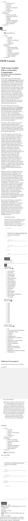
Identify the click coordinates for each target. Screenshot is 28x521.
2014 (8, 318)
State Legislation (10, 23)
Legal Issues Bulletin (11, 22)
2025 (8, 305)
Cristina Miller (10, 275)
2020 (8, 310)
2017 (8, 315)
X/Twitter (6, 457)
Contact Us (6, 25)
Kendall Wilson (11, 285)
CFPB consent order (13, 80)
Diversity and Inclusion (12, 7)
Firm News (10, 339)
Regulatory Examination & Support (16, 350)
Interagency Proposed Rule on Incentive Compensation (12, 108)
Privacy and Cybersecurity (13, 347)
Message (6, 482)
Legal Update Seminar (11, 16)
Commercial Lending (12, 331)
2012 (8, 321)
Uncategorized (11, 352)
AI (8, 329)
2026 (8, 303)
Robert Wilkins (11, 291)
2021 (8, 309)
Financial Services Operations (14, 337)
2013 (8, 319)
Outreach (8, 6)
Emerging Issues (11, 336)
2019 (8, 312)
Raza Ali (9, 289)
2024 (8, 306)
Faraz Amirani (10, 276)
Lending (9, 344)
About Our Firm (10, 3)
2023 (8, 308)
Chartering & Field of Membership (15, 330)
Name (8, 236)
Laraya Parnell (11, 287)
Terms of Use (20, 518)
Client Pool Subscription (12, 20)
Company (9, 228)
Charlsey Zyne (11, 274)
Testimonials (9, 10)
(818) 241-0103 (9, 506)
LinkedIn (7, 33)
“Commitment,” (8, 166)
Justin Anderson (11, 282)
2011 (8, 322)
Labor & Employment (12, 343)
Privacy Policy (3, 520)
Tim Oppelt (10, 297)
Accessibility (13, 518)
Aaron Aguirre (11, 271)
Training (8, 19)
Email (8, 250)
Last (8, 247)
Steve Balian (10, 292)
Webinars (8, 17)
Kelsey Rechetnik (11, 284)
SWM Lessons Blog (11, 15)
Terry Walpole (10, 295)
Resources (5, 13)
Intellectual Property (12, 341)
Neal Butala (10, 288)
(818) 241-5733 (20, 506)
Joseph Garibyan (11, 281)
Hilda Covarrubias (11, 278)
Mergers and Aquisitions (13, 346)
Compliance (10, 333)
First (8, 241)
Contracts (9, 334)
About (4, 2)
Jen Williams (10, 279)
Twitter (13, 33)
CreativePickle (15, 520)
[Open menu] (1, 28)
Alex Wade (10, 272)
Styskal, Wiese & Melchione (12, 74)
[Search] (5, 265)
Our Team (8, 4)
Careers (8, 9)
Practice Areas (6, 12)
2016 (8, 316)
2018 (8, 313)
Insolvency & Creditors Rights (14, 340)
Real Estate (10, 349)
